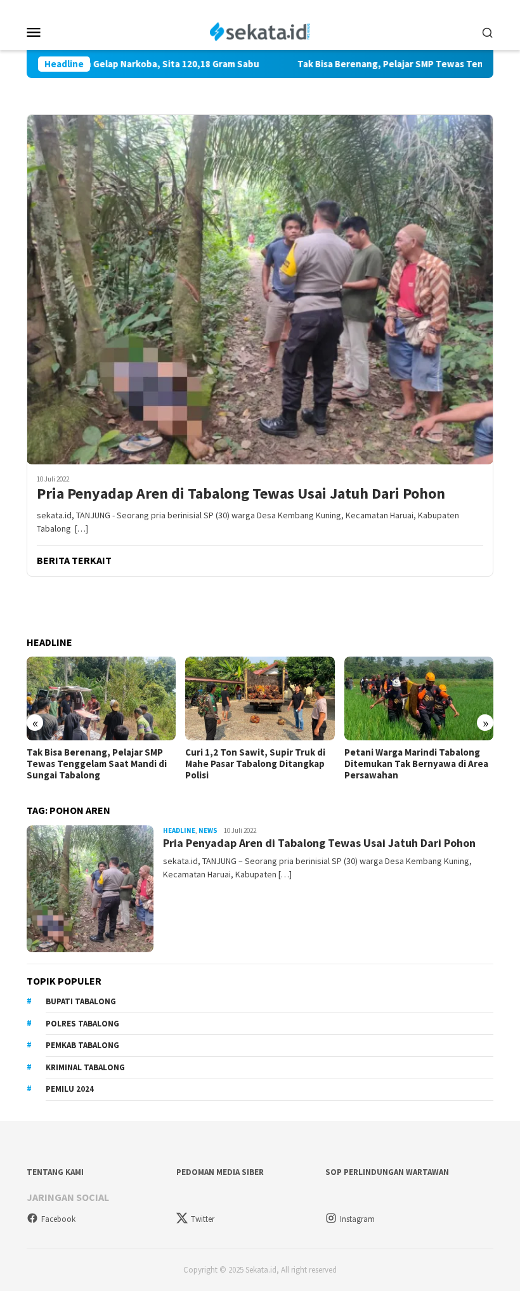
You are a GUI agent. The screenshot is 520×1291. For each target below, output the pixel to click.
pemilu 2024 (70, 1089)
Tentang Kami (55, 1172)
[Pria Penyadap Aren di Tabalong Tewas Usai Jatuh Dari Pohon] (260, 289)
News (208, 830)
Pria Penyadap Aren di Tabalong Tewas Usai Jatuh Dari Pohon (241, 494)
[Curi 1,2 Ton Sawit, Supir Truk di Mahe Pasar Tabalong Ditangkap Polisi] (259, 698)
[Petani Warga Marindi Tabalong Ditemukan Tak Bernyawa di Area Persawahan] (418, 698)
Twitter (202, 1219)
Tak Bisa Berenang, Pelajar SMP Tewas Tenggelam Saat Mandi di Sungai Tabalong (97, 764)
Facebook (58, 1219)
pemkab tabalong (82, 1045)
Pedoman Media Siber (220, 1172)
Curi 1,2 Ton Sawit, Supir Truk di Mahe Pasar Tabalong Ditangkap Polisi (255, 764)
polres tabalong (82, 1023)
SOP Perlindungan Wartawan (387, 1172)
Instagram (357, 1219)
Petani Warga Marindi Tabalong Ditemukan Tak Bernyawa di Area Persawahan (416, 764)
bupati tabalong (81, 1001)
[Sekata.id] (260, 30)
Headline (179, 830)
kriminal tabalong (85, 1067)
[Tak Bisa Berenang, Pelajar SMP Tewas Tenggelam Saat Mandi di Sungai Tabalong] (101, 698)
